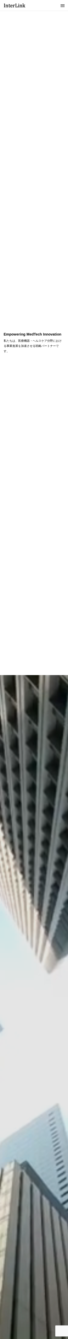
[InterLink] (15, 5)
